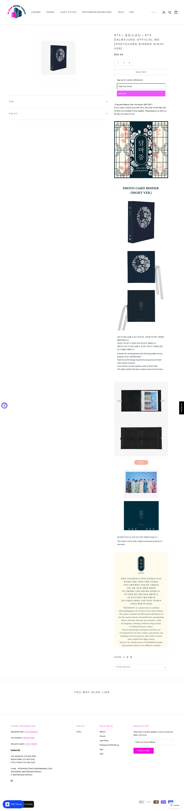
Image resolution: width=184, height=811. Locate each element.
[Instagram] (12, 780)
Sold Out (141, 72)
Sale (121, 12)
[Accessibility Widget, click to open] (4, 406)
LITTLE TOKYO (31, 744)
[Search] (170, 12)
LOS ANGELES (31, 731)
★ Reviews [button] (181, 407)
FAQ (131, 12)
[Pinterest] (131, 657)
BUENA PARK (29, 737)
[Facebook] (124, 657)
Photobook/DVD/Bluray (97, 12)
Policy (13, 114)
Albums (36, 12)
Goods (50, 12)
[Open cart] (176, 12)
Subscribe (143, 751)
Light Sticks (68, 12)
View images (123, 667)
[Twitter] (127, 657)
